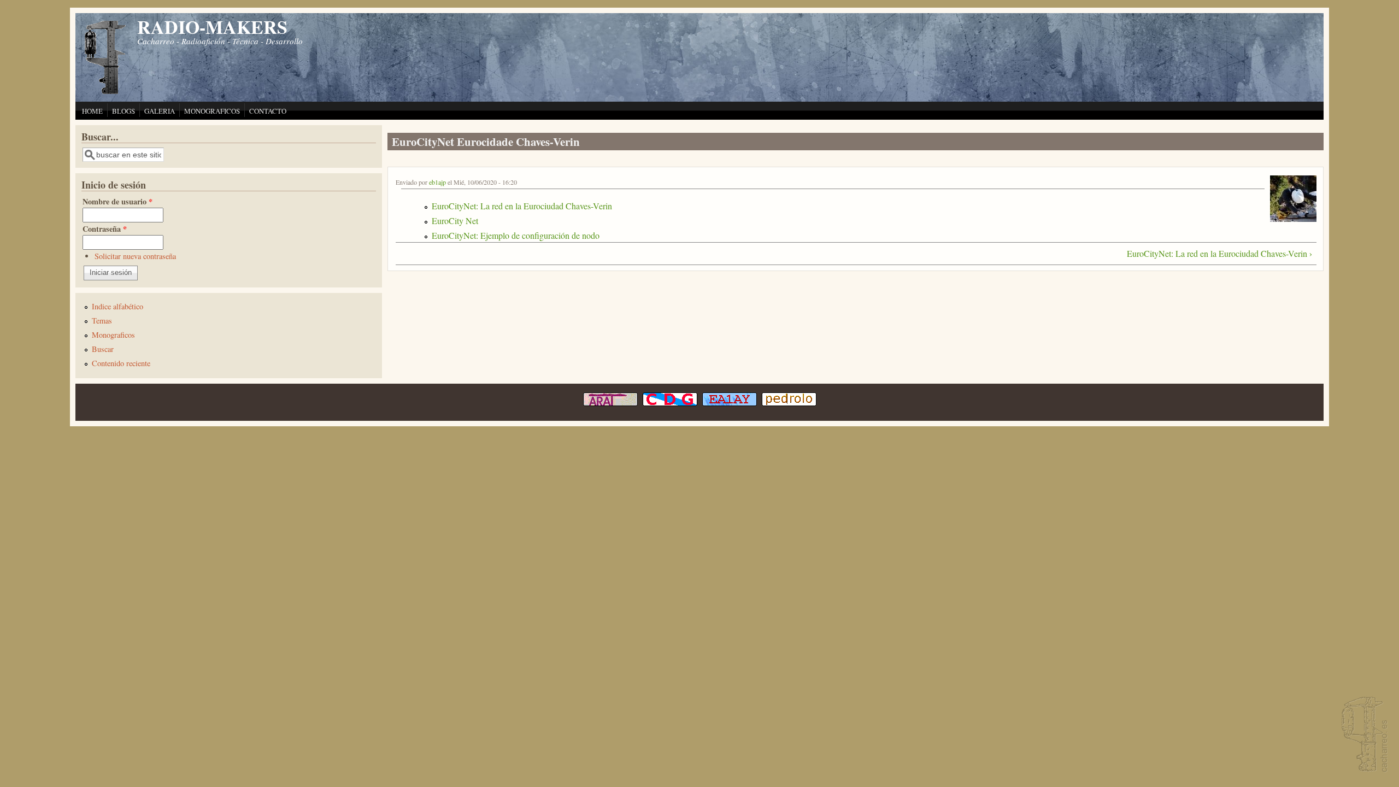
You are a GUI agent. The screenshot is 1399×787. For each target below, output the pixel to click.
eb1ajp (437, 182)
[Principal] (105, 92)
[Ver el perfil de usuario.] (1293, 218)
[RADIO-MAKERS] (1363, 735)
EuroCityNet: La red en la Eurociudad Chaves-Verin (522, 206)
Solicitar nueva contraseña (135, 256)
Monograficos (113, 335)
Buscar (103, 349)
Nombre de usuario (117, 201)
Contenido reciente (121, 363)
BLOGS (123, 111)
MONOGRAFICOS (212, 111)
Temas (102, 320)
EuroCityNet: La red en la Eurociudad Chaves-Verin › (1219, 253)
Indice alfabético (117, 306)
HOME (92, 111)
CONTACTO (267, 111)
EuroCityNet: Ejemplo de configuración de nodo (515, 235)
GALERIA (159, 111)
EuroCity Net (455, 220)
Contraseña (105, 228)
